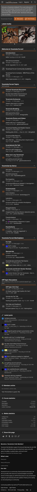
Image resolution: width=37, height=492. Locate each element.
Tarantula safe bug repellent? (13, 375)
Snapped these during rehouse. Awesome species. (20, 212)
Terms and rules (12, 490)
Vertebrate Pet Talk (12, 296)
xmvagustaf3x (24, 114)
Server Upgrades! (11, 65)
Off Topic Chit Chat (12, 287)
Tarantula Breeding (12, 109)
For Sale (8, 242)
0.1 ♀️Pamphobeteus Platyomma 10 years (18, 221)
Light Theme (12, 487)
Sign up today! (6, 14)
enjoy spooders (20, 257)
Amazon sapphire (11, 350)
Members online (9, 385)
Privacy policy (20, 490)
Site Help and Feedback (13, 304)
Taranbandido (17, 223)
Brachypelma (10, 179)
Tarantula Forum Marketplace (12, 238)
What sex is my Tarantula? (15, 155)
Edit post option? (10, 308)
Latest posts (8, 315)
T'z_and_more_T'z (24, 248)
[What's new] (31, 2)
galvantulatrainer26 (22, 124)
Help (27, 490)
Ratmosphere (28, 308)
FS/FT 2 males (11, 246)
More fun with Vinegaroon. (13, 149)
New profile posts (5, 462)
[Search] (35, 2)
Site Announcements (12, 61)
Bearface (16, 141)
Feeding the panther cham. (14, 300)
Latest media (6, 24)
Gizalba (16, 233)
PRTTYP (22, 275)
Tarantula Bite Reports (13, 136)
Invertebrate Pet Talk (13, 145)
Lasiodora (9, 198)
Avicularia (9, 170)
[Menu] (2, 2)
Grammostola (10, 189)
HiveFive (16, 204)
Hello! (7, 57)
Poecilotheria (10, 227)
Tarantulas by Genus (9, 166)
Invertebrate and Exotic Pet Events (17, 261)
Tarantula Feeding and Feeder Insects (18, 128)
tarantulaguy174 (25, 194)
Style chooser (4, 487)
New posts (3, 459)
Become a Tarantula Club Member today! (11, 453)
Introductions (10, 53)
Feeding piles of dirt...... (12, 132)
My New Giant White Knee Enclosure (16, 94)
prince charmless (19, 214)
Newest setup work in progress (15, 103)
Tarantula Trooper (18, 185)
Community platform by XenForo (16, 485)
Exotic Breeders (10, 193)
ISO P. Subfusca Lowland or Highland (17, 356)
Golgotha (28, 79)
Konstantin (22, 95)
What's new (4, 456)
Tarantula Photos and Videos (16, 118)
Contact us (3, 490)
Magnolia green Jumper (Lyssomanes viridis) (19, 331)
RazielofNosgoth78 (19, 175)
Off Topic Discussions (9, 280)
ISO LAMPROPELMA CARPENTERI (16, 369)
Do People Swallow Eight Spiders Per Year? (18, 291)
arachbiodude (18, 151)
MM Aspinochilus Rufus (12, 113)
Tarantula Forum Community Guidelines (19, 69)
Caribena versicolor (11, 255)
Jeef (15, 293)
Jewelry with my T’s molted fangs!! (15, 122)
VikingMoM (31, 132)
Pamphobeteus (11, 217)
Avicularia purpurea (11, 174)
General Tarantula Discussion (16, 90)
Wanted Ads (10, 251)
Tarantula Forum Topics (10, 84)
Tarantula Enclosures (13, 99)
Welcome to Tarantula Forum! (12, 49)
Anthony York (17, 105)
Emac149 (32, 407)
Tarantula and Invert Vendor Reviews (18, 269)
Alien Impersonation (12, 79)
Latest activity (4, 465)
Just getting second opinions (14, 159)
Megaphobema (11, 208)
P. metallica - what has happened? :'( (16, 231)
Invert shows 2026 (12, 265)
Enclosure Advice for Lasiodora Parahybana (18, 202)
